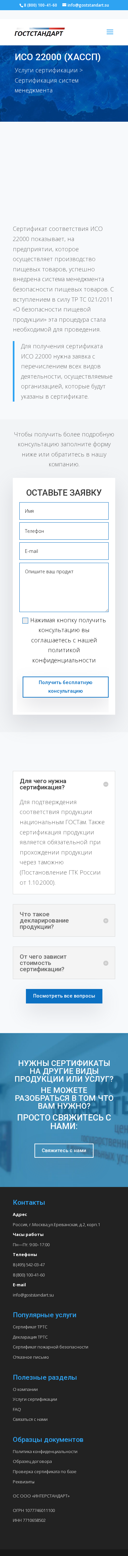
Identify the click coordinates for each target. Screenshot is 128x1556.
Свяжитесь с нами (64, 1150)
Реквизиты (23, 1482)
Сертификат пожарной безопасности (50, 1347)
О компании (25, 1389)
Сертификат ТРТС (30, 1327)
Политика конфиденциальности (45, 1451)
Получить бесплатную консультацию (65, 686)
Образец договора (32, 1461)
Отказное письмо (31, 1357)
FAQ (17, 1409)
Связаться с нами (30, 1419)
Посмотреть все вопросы (64, 996)
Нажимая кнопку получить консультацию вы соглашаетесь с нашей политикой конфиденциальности (68, 640)
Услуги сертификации (35, 1399)
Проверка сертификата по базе (44, 1471)
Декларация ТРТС (30, 1337)
